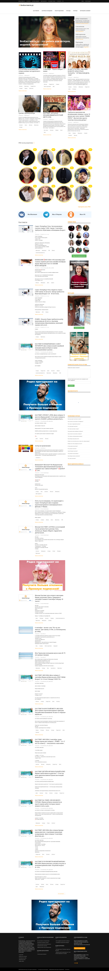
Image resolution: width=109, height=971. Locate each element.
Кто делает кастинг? (72, 448)
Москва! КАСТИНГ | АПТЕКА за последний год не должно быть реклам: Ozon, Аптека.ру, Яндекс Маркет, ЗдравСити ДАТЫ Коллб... (50, 530)
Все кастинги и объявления (43, 940)
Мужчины (26, 86)
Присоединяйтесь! (80, 31)
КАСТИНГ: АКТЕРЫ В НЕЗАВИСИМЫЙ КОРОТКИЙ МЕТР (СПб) (53, 115)
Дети (69, 89)
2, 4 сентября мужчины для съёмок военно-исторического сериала (29, 71)
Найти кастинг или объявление (44, 947)
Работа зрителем (47, 86)
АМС (53, 86)
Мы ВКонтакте (32, 214)
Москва (20, 86)
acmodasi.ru (38, 457)
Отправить (71, 385)
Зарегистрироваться (79, 256)
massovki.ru (53, 668)
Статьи (75, 10)
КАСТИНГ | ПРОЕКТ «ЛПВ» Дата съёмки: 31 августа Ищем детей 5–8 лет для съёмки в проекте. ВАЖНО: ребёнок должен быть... (50, 417)
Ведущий (55, 645)
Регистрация (87, 1)
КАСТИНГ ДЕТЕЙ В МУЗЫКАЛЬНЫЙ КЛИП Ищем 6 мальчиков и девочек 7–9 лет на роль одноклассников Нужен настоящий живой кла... (50, 774)
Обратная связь (22, 959)
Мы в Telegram (57, 214)
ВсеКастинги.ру (27, 5)
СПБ (44, 132)
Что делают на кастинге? (73, 453)
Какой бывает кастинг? (73, 451)
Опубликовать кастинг (42, 945)
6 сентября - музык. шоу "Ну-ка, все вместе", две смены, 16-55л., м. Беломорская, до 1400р (50, 629)
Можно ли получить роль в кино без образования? (79, 441)
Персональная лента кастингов (44, 944)
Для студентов (39, 493)
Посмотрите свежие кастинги (82, 23)
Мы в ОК (82, 214)
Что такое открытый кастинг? (74, 423)
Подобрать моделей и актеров (62, 942)
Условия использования (43, 969)
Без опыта (46, 130)
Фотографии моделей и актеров (63, 940)
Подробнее (86, 47)
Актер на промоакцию (43, 446)
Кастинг (21, 125)
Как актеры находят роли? (73, 438)
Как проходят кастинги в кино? (74, 419)
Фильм (57, 130)
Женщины (81, 86)
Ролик (54, 551)
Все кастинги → (61, 893)
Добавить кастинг (79, 39)
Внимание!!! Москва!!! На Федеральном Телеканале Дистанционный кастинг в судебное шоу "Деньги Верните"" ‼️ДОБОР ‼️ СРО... (50, 467)
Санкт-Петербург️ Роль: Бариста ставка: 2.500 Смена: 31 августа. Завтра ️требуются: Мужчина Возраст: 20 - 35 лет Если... (49, 292)
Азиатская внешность (40, 252)
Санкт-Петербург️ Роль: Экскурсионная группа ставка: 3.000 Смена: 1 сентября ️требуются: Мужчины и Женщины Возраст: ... (50, 229)
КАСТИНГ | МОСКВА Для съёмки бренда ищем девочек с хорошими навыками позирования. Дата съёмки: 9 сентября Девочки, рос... (49, 833)
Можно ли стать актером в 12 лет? (75, 443)
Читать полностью (23, 90)
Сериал (26, 88)
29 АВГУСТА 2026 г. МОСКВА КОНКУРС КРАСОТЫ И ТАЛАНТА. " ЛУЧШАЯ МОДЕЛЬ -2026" (78, 72)
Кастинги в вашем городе (43, 942)
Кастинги (28, 1)
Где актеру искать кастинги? (74, 456)
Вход (83, 1)
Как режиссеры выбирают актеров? (75, 431)
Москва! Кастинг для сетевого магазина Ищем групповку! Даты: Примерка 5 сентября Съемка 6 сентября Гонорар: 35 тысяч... (49, 598)
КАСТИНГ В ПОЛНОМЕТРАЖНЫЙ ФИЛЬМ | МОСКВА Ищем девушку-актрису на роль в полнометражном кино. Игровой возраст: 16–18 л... (50, 864)
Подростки (87, 86)
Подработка (33, 86)
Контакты (67, 969)
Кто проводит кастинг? (73, 426)
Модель (70, 86)
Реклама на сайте (22, 958)
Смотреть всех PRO (84, 207)
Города (68, 10)
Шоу (41, 491)
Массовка (31, 88)
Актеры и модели (35, 1)
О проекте (59, 1)
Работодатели (44, 1)
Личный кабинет (85, 10)
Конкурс (74, 89)
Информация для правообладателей (56, 969)
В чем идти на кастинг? (73, 446)
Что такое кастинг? (72, 458)
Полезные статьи (51, 1)
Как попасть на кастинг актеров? (75, 433)
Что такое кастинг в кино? (73, 428)
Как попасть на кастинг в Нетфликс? (75, 421)
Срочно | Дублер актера (27, 113)
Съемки (20, 88)
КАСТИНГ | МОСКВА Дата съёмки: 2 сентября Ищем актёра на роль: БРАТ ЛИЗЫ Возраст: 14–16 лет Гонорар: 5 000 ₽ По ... (50, 677)
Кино (26, 125)
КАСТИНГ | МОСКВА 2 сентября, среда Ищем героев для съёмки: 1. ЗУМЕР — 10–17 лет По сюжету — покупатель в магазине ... (50, 741)
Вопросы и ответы (23, 956)
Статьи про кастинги (41, 954)
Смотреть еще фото (79, 327)
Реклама (58, 551)
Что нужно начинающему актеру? (75, 436)
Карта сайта (21, 961)
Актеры (20, 127)
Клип (70, 133)
